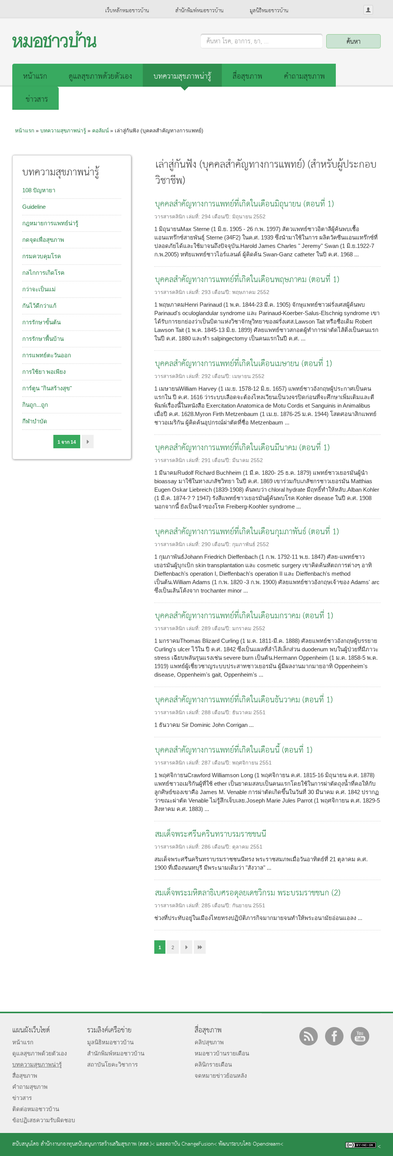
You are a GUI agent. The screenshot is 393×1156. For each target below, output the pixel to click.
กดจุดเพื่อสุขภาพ (43, 239)
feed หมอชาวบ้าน (308, 1036)
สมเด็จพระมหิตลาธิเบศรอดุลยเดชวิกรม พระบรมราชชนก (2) (247, 893)
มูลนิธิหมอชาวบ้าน (269, 11)
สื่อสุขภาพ (248, 76)
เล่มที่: (194, 217)
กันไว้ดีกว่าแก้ (39, 305)
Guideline (34, 206)
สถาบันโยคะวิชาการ (112, 1064)
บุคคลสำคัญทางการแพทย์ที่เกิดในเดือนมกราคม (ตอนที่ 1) (244, 616)
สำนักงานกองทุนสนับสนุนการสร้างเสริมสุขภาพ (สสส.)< (98, 1144)
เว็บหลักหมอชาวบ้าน (127, 11)
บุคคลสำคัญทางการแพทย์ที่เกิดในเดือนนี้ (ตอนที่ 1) (233, 750)
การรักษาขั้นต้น (41, 322)
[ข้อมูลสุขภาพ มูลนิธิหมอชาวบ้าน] (54, 45)
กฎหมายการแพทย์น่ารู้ (50, 223)
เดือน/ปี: (222, 217)
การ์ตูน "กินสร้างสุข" (47, 388)
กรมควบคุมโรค (41, 256)
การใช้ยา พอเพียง (44, 371)
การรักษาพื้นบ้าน (43, 338)
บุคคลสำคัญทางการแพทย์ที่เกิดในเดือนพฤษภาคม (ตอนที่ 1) (247, 279)
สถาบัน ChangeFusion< (191, 1144)
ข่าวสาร (37, 99)
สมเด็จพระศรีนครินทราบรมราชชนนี (210, 834)
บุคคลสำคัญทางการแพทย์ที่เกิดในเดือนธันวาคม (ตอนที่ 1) (244, 700)
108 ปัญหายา (38, 190)
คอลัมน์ (100, 130)
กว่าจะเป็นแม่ (39, 289)
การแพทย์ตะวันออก (46, 355)
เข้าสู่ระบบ (368, 10)
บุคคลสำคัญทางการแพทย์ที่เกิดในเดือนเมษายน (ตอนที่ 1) (243, 364)
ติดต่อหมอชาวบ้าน (35, 1109)
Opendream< (268, 1144)
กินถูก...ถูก (35, 404)
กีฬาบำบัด (34, 421)
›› (88, 441)
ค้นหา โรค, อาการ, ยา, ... (237, 42)
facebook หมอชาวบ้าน (334, 1036)
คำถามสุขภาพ (304, 76)
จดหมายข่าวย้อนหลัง (221, 1075)
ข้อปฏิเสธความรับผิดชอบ (43, 1120)
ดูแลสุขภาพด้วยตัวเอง (100, 76)
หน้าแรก (35, 76)
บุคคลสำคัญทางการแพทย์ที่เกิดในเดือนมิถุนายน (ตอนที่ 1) (244, 204)
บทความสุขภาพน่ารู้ (182, 76)
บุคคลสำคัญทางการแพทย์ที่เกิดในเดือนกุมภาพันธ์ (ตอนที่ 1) (247, 532)
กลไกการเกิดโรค (43, 272)
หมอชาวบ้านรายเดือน (222, 1053)
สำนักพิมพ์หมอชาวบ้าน (199, 11)
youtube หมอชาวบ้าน (360, 1036)
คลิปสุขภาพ (209, 1042)
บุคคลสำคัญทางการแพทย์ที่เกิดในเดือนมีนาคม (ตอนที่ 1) (242, 448)
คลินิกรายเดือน (213, 1064)
